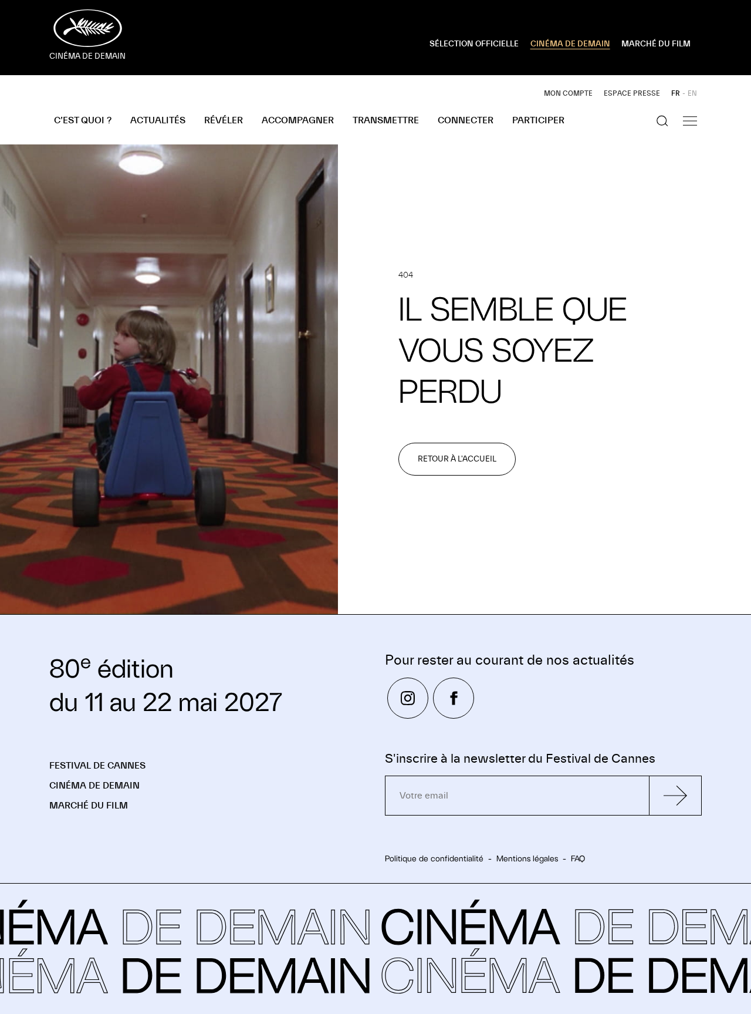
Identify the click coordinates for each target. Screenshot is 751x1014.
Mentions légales (527, 858)
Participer (538, 120)
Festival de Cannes (97, 765)
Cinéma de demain (94, 785)
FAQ (578, 858)
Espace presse (632, 93)
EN (692, 93)
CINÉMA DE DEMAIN (570, 44)
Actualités (157, 120)
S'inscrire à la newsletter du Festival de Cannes (520, 759)
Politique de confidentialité (434, 858)
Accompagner (298, 120)
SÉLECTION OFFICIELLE (474, 44)
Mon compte (568, 93)
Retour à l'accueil (457, 459)
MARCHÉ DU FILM (656, 44)
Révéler (223, 120)
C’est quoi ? (82, 120)
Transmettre (386, 120)
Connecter (465, 120)
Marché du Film (88, 805)
